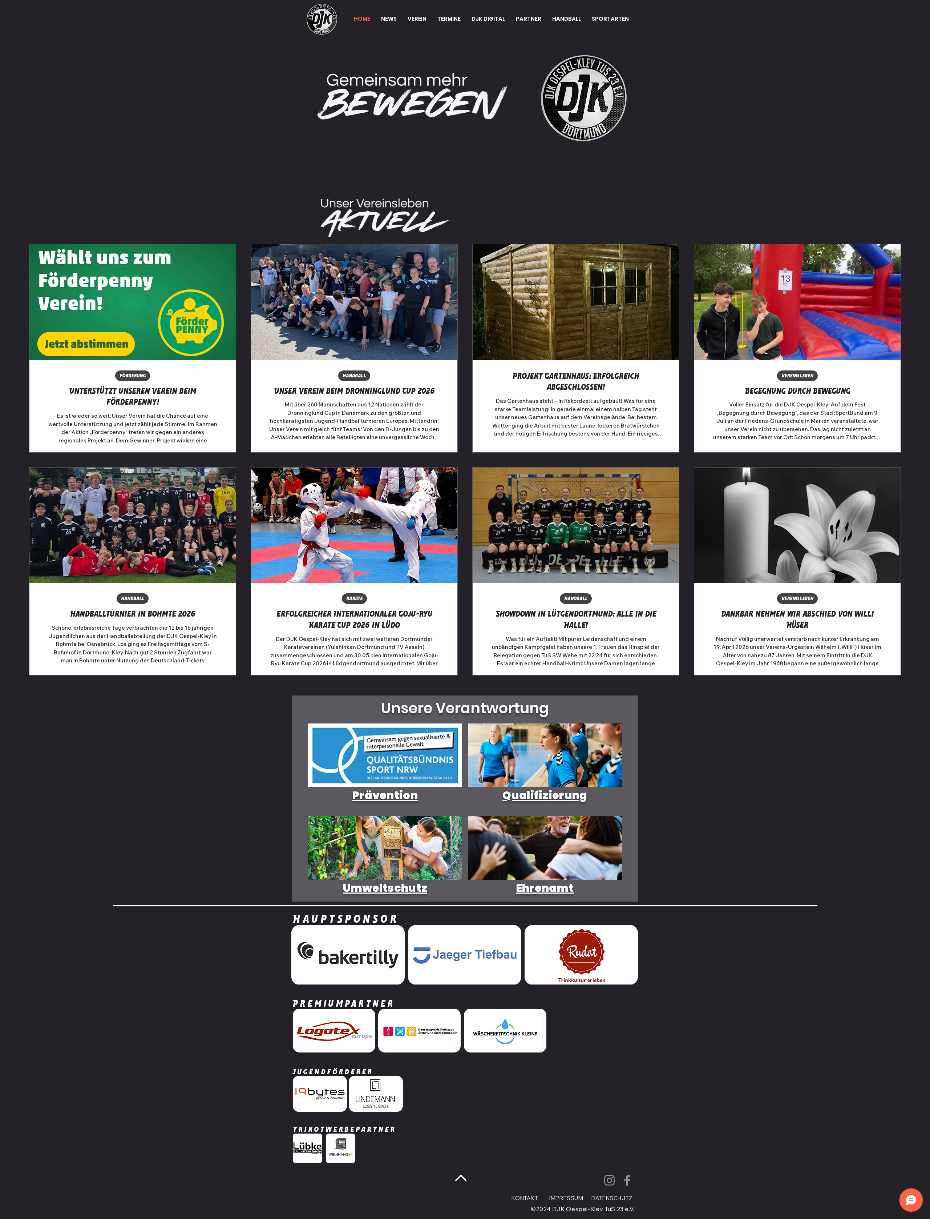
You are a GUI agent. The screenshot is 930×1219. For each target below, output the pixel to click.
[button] (417, 19)
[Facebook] (627, 1180)
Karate (354, 599)
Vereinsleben (797, 376)
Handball (354, 376)
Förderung (133, 376)
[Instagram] (609, 1180)
